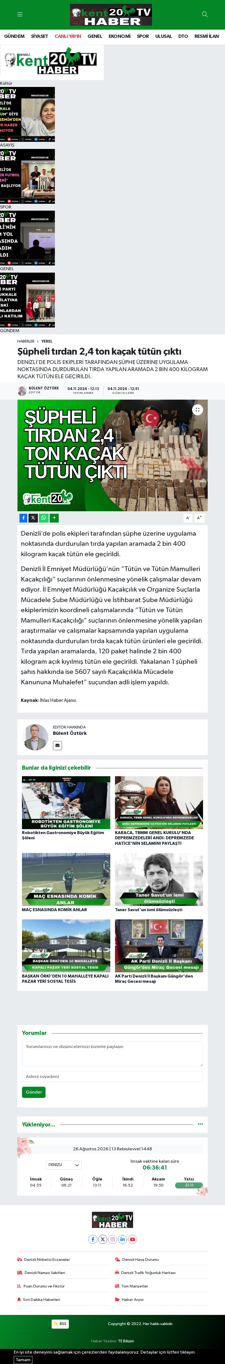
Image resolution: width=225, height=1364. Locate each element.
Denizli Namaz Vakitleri (45, 1273)
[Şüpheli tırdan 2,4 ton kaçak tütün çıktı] (112, 455)
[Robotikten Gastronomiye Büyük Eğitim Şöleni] (66, 802)
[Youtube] (132, 1239)
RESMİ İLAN (207, 36)
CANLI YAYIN (68, 36)
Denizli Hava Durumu (140, 1260)
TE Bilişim (126, 1341)
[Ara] (205, 14)
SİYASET (39, 36)
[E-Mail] (57, 745)
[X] (102, 1239)
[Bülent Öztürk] (35, 737)
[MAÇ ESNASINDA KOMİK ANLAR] (66, 879)
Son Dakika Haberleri (41, 1300)
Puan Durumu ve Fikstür (44, 1286)
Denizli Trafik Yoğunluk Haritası (148, 1273)
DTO (183, 36)
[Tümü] (200, 1124)
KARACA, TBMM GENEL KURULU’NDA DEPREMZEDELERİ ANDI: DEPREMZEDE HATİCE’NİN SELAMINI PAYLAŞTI (154, 838)
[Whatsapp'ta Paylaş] (44, 518)
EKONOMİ (120, 36)
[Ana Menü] (19, 14)
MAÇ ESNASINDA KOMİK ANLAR (54, 910)
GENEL (95, 36)
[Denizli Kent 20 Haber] (111, 14)
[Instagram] (112, 1239)
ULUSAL (163, 36)
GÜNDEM (14, 36)
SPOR (143, 36)
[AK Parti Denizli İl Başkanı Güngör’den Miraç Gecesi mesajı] (159, 946)
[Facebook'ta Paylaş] (23, 518)
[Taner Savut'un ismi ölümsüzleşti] (159, 879)
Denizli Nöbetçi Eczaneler (47, 1260)
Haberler (26, 341)
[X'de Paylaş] (33, 518)
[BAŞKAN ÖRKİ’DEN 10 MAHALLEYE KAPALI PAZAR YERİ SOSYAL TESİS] (66, 946)
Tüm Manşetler (134, 1286)
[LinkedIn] (122, 1239)
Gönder (34, 1092)
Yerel (46, 341)
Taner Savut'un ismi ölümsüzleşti (148, 910)
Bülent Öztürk (70, 733)
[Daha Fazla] (54, 518)
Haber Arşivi (133, 1300)
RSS (62, 1324)
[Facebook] (92, 1239)
